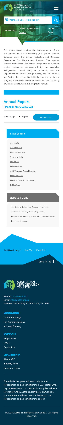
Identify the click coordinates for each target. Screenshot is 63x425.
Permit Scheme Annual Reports (29, 31)
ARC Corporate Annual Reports (22, 171)
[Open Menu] (56, 7)
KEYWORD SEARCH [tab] (55, 20)
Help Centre (39, 212)
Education (26, 207)
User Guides (16, 207)
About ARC (14, 143)
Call (27, 250)
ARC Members (16, 148)
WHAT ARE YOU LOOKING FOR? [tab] (24, 20)
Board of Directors (17, 152)
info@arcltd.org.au (19, 300)
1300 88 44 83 (18, 296)
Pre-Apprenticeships (14, 322)
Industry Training (12, 326)
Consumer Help (16, 157)
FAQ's (7, 343)
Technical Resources (19, 221)
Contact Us (15, 212)
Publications (15, 185)
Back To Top (45, 262)
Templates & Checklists (20, 217)
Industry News (16, 166)
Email (39, 250)
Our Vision (14, 162)
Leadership (10, 30)
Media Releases (16, 176)
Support (35, 207)
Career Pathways (12, 317)
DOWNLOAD (46, 118)
